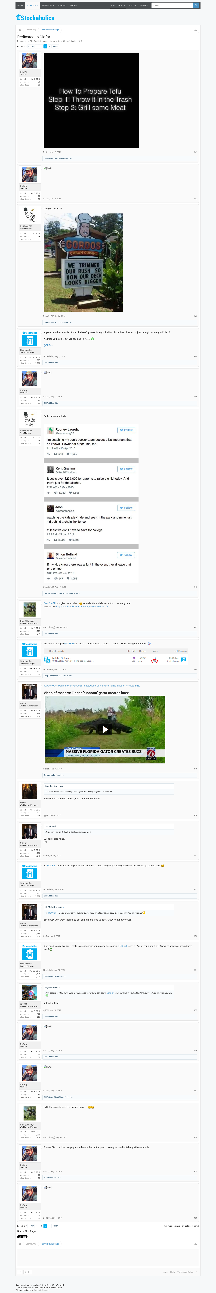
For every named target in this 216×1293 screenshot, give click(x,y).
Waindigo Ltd (56, 1288)
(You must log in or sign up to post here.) (181, 1226)
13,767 (37, 360)
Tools (73, 5)
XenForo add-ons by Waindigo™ (29, 1288)
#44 (195, 356)
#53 (195, 936)
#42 (195, 199)
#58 (195, 1137)
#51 (195, 856)
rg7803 (56, 976)
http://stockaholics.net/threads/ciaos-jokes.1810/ (82, 606)
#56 (195, 1050)
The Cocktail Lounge (39, 41)
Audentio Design (41, 1290)
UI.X (27, 1272)
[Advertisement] (143, 18)
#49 (195, 769)
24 (39, 236)
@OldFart (48, 345)
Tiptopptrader (50, 775)
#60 (195, 1218)
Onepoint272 (59, 158)
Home (20, 5)
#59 (195, 1171)
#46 (195, 587)
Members (47, 5)
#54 (195, 970)
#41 (195, 152)
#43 (195, 316)
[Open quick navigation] (196, 30)
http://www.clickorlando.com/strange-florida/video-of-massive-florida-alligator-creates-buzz (92, 685)
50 (39, 82)
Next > (55, 46)
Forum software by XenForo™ (40, 1285)
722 (38, 1014)
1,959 (37, 713)
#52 (195, 889)
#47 (195, 627)
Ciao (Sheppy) (64, 41)
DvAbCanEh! (26, 226)
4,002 (37, 631)
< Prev (31, 46)
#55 (195, 1010)
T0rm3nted (48, 1178)
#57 (195, 1091)
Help (172, 1272)
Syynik (23, 802)
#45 (195, 397)
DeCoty (23, 72)
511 (38, 813)
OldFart (47, 158)
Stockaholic (26, 350)
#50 (195, 815)
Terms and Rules (185, 1272)
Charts (62, 5)
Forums (31, 5)
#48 (195, 669)
